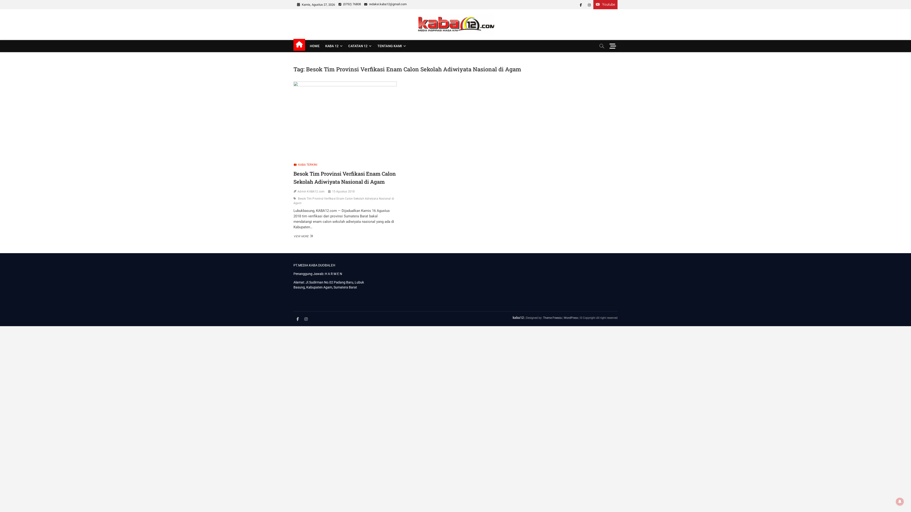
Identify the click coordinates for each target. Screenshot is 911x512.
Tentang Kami (389, 46)
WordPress (571, 318)
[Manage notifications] (900, 501)
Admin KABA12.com (311, 191)
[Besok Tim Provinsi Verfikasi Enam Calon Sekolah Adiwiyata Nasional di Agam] (345, 120)
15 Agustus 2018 (343, 191)
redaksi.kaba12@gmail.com (387, 4)
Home (315, 46)
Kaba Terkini (307, 164)
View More (302, 236)
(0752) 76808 (351, 4)
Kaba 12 (332, 46)
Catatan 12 (357, 46)
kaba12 (518, 318)
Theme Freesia (552, 318)
